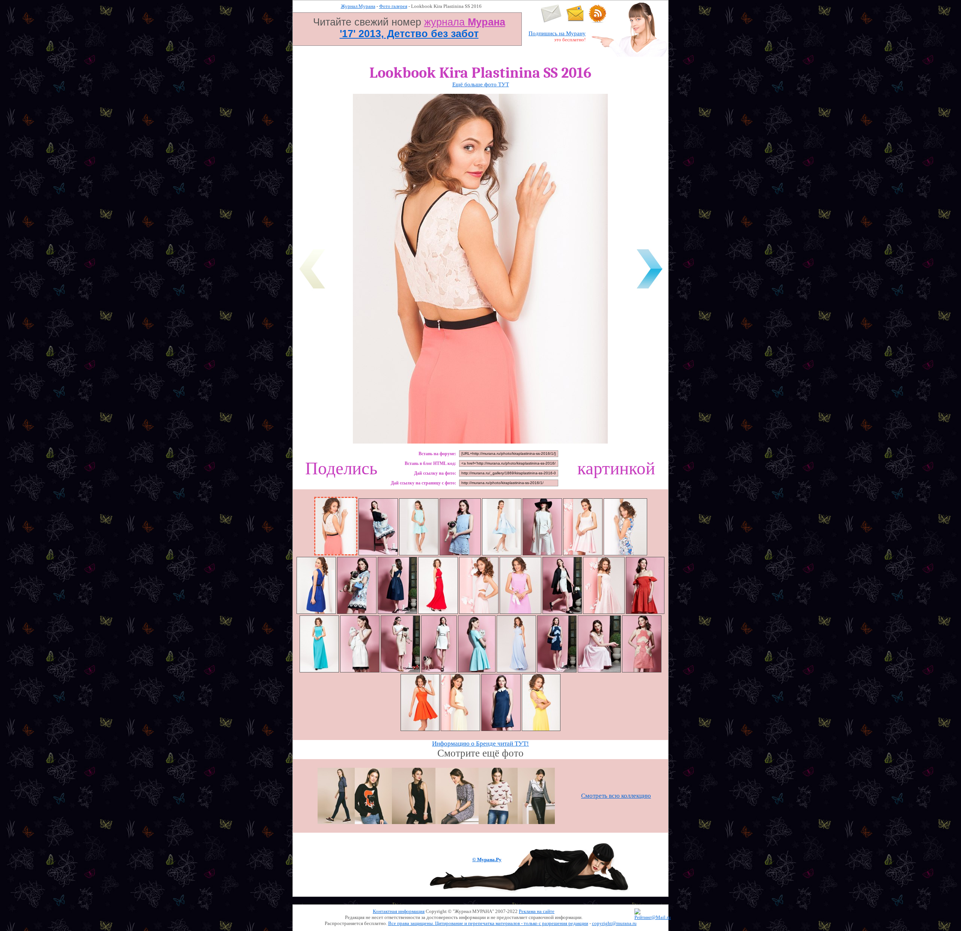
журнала (464, 22)
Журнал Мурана (358, 6)
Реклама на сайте (536, 911)
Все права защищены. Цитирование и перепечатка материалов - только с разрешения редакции (488, 923)
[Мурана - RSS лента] (597, 21)
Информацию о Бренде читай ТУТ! (480, 743)
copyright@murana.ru (614, 923)
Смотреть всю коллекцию (616, 795)
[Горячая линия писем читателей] (575, 21)
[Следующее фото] (649, 290)
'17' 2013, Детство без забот (409, 33)
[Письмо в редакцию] (551, 21)
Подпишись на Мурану (557, 33)
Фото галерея (393, 6)
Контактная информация (399, 911)
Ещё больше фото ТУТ (480, 84)
